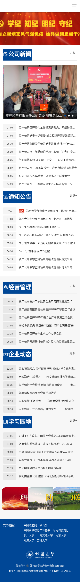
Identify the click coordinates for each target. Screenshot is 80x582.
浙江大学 (29, 535)
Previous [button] (9, 92)
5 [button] (51, 44)
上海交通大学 (45, 535)
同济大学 (29, 540)
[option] (40, 28)
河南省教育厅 (61, 530)
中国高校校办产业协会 (37, 530)
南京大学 (61, 535)
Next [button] (71, 92)
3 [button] (40, 44)
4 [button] (46, 44)
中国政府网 (30, 525)
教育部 (44, 525)
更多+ (73, 53)
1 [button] (29, 44)
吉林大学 (42, 540)
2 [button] (34, 44)
